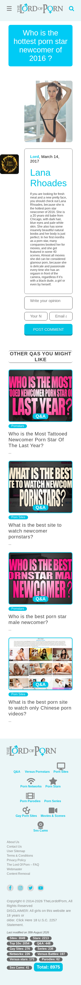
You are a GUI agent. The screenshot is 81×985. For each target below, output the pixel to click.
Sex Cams (40, 830)
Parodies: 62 (51, 959)
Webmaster (14, 869)
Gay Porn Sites (26, 815)
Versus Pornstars (37, 771)
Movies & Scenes (53, 815)
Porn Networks (31, 786)
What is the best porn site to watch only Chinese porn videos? (39, 708)
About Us (13, 842)
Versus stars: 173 (22, 959)
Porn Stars (53, 786)
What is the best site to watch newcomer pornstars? (35, 531)
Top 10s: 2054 (19, 943)
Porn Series (52, 801)
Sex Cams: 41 (19, 967)
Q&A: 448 (43, 943)
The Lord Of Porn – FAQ (23, 864)
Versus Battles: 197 (51, 954)
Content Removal (18, 873)
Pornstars (17, 426)
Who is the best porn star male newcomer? (37, 619)
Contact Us (14, 846)
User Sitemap (16, 851)
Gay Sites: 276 (20, 948)
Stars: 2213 (41, 938)
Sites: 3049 (17, 938)
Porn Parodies (30, 801)
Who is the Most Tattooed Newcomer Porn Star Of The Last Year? (37, 439)
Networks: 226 (20, 954)
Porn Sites (18, 517)
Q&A (17, 771)
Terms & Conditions (20, 855)
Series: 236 (45, 948)
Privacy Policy (16, 860)
